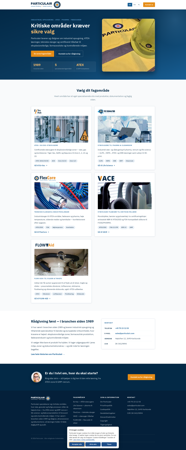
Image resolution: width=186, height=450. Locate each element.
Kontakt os (149, 5)
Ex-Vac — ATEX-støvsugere (83, 402)
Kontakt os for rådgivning (69, 53)
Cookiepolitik (105, 409)
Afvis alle (93, 444)
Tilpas (109, 444)
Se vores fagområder (42, 53)
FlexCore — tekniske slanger (84, 412)
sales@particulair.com (124, 333)
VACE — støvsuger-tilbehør (83, 416)
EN (135, 5)
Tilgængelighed (106, 424)
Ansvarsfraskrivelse (107, 417)
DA (130, 5)
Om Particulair (105, 402)
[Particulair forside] (46, 4)
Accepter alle (77, 444)
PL (139, 5)
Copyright (104, 421)
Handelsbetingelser (107, 413)
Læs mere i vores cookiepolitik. (84, 440)
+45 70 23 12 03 (122, 328)
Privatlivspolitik (106, 405)
